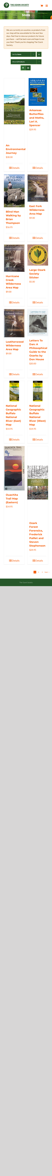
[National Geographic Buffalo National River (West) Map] (37, 391)
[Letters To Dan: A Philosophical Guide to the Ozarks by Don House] (37, 322)
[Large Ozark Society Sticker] (37, 254)
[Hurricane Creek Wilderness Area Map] (14, 258)
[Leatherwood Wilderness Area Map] (14, 323)
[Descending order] (39, 54)
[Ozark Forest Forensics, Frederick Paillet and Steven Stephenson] (37, 482)
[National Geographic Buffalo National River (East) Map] (14, 391)
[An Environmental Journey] (14, 109)
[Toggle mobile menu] (47, 5)
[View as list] (28, 67)
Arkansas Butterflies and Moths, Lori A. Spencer (36, 118)
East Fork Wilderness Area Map (36, 210)
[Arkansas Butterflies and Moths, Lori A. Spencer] (37, 92)
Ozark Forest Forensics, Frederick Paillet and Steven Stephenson (37, 534)
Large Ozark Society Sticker (37, 273)
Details (16, 167)
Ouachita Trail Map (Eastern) (12, 498)
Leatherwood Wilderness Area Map (15, 345)
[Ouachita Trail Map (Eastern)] (14, 468)
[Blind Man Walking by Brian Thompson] (14, 190)
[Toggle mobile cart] (42, 5)
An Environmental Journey (15, 149)
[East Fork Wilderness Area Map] (37, 188)
